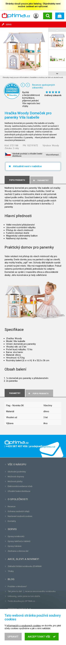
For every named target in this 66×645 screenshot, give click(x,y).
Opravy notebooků (16, 536)
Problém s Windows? (17, 586)
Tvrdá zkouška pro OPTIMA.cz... (22, 601)
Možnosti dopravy (16, 476)
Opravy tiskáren (14, 546)
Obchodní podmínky (17, 472)
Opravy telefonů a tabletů (19, 541)
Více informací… (53, 155)
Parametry (43, 180)
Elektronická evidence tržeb (20, 486)
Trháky (11, 571)
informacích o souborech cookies (24, 625)
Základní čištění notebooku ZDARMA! (25, 566)
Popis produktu (41, 393)
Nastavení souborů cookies (20, 516)
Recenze (11, 506)
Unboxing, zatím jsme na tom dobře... (24, 596)
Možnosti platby (15, 481)
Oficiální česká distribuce (19, 491)
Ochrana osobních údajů (18, 511)
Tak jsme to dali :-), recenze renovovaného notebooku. (32, 591)
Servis (12, 529)
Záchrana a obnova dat (18, 551)
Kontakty (12, 521)
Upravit (13, 636)
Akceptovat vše (39, 636)
